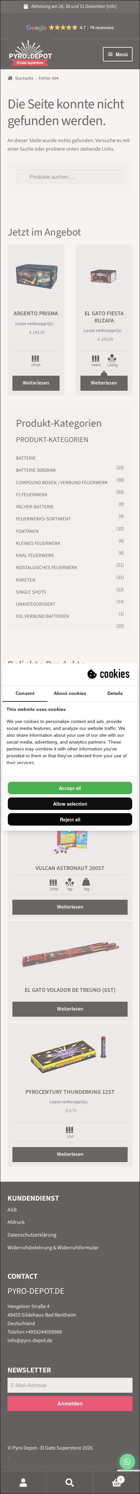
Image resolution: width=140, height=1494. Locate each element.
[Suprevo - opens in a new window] (109, 674)
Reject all (70, 819)
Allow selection (70, 803)
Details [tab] (115, 693)
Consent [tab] (25, 693)
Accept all (70, 788)
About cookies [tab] (70, 693)
